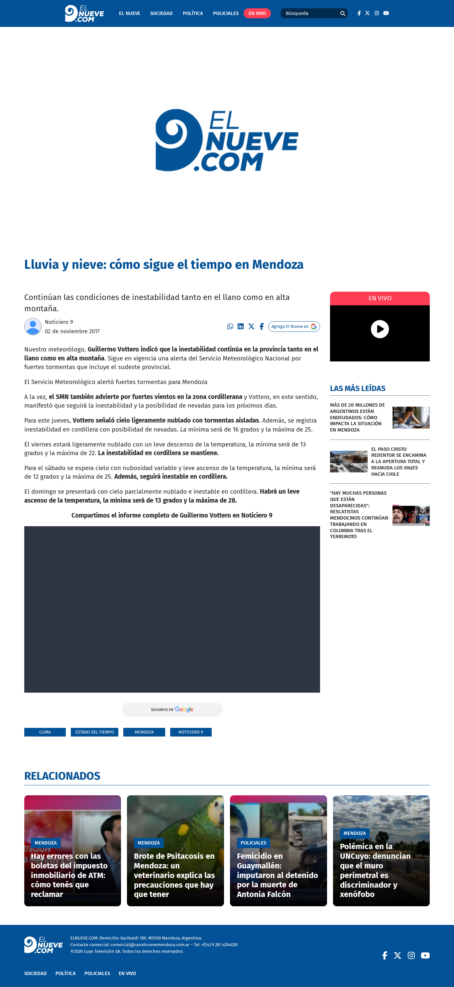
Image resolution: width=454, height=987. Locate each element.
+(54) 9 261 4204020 (219, 944)
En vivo (257, 13)
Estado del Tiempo (94, 732)
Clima (45, 732)
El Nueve (129, 13)
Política (193, 13)
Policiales (226, 13)
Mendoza (144, 732)
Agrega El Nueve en (290, 326)
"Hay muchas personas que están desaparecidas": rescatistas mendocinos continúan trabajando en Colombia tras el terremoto (359, 515)
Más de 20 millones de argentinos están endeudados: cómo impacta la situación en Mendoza (357, 417)
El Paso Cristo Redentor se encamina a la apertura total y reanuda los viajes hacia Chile (398, 461)
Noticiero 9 (59, 322)
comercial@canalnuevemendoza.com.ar (150, 944)
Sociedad (161, 13)
